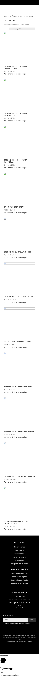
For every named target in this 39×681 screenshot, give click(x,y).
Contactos (19, 550)
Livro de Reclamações (19, 573)
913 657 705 (20, 596)
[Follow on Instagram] (21, 606)
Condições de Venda (19, 580)
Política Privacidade (19, 583)
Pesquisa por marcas (19, 564)
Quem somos (19, 547)
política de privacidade (23, 623)
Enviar (31, 620)
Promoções (19, 560)
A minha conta (20, 557)
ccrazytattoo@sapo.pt (19, 602)
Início (6, 16)
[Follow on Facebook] (17, 606)
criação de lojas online (15, 641)
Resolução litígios (19, 577)
